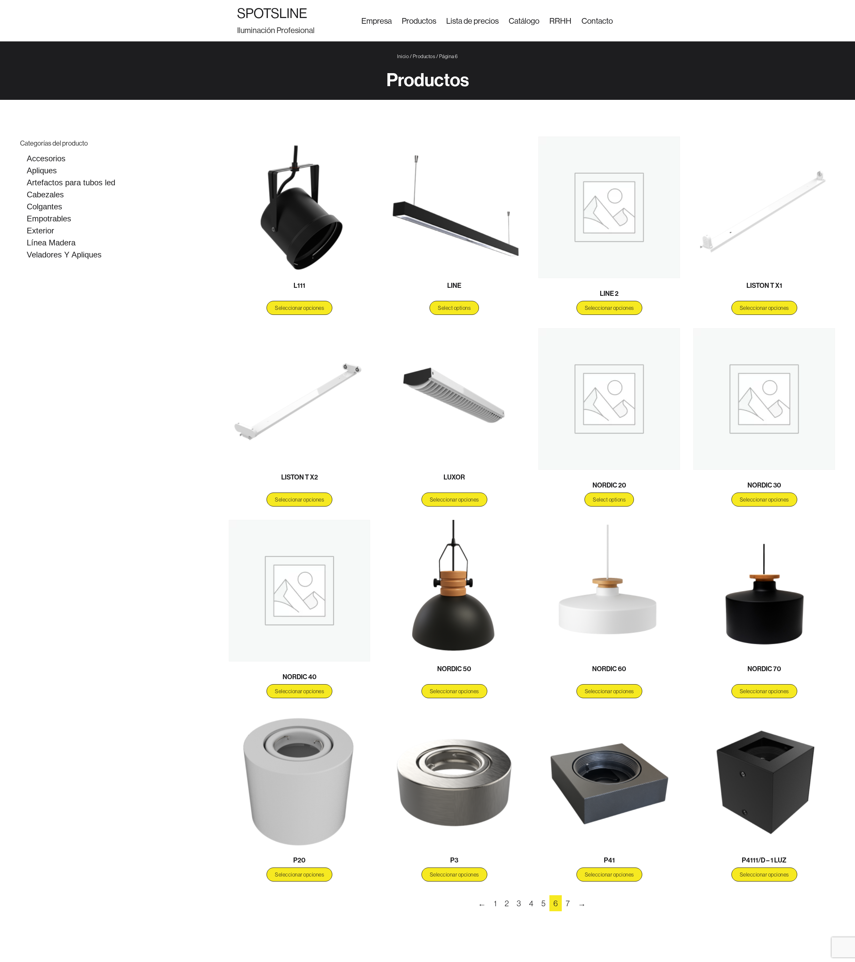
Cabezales (45, 194)
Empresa (376, 21)
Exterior (40, 230)
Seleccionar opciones (299, 308)
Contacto (597, 21)
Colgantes (44, 206)
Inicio (403, 56)
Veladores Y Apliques (64, 254)
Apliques (42, 170)
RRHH (560, 21)
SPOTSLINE (272, 13)
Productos (419, 21)
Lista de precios (472, 21)
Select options (454, 308)
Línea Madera (51, 242)
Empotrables (49, 218)
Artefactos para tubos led (71, 182)
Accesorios (46, 158)
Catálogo (524, 21)
